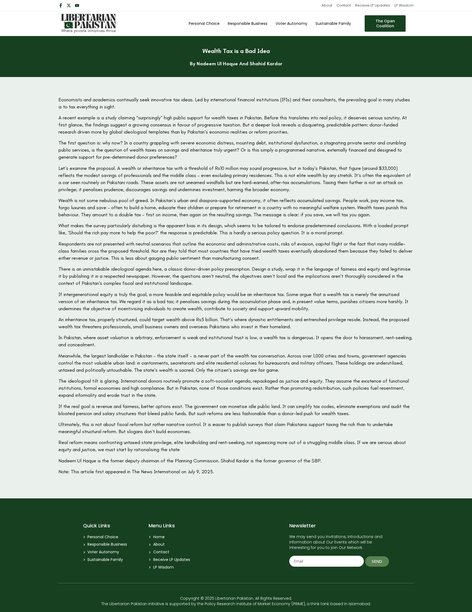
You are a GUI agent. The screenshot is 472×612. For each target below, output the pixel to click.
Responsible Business (247, 23)
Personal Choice (204, 23)
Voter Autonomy (291, 23)
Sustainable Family (333, 23)
